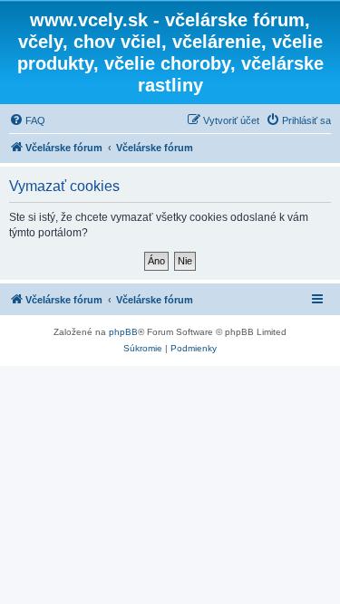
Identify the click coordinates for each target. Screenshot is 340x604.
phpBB (123, 332)
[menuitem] (27, 120)
